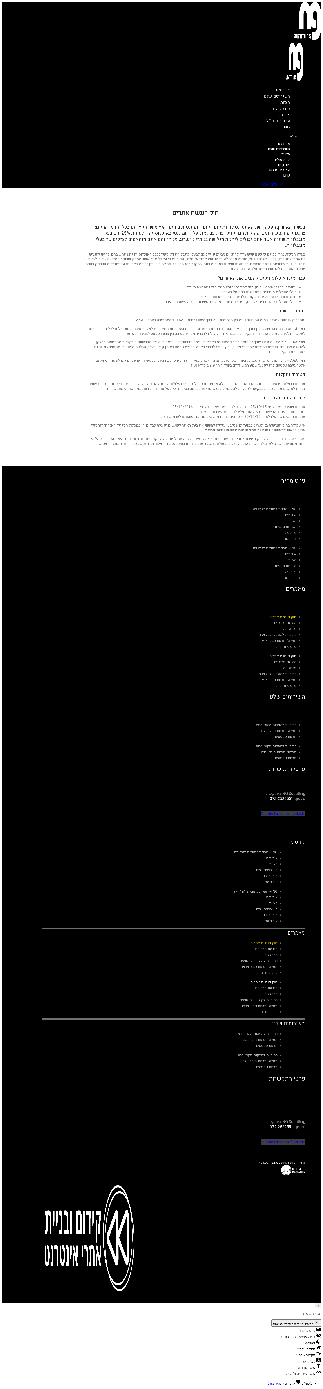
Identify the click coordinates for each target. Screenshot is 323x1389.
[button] (192, 136)
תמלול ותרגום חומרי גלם (278, 730)
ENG (285, 127)
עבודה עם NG (277, 121)
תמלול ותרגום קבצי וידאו (278, 640)
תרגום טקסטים (285, 736)
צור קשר (283, 165)
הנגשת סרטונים (285, 623)
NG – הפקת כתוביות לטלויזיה (274, 509)
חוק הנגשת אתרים (282, 617)
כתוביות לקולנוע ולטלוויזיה (277, 634)
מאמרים (296, 933)
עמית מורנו (274, 1383)
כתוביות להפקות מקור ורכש (276, 725)
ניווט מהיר (294, 842)
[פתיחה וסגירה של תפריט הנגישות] (318, 1305)
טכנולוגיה (289, 628)
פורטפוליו (282, 159)
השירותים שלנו (277, 96)
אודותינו (284, 143)
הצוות (285, 154)
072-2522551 (272, 185)
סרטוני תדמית (286, 646)
